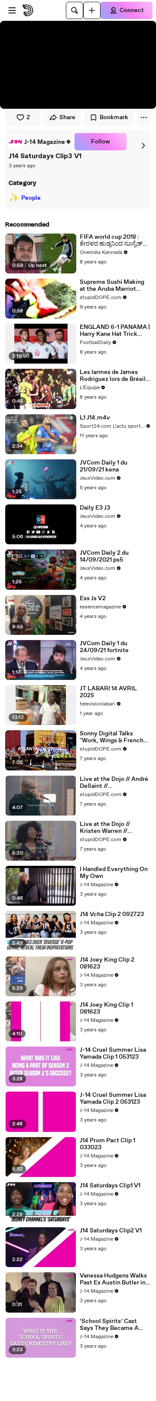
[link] (40, 142)
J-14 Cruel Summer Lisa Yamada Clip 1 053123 (113, 1053)
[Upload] (92, 10)
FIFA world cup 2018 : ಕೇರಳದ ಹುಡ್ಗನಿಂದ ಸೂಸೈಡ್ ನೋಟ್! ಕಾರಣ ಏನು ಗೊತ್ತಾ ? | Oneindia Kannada (115, 240)
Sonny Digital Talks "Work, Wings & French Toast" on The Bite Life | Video (113, 737)
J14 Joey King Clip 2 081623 (107, 963)
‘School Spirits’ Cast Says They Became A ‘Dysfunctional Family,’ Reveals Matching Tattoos (112, 1325)
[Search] (74, 10)
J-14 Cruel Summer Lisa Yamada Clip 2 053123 (113, 1098)
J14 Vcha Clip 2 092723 (112, 914)
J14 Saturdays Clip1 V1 (110, 1185)
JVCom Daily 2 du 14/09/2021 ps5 (104, 556)
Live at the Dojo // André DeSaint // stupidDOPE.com (114, 783)
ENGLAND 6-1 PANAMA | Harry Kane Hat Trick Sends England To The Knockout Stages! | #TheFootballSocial (115, 331)
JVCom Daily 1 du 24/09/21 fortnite (104, 647)
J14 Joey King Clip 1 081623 (106, 1008)
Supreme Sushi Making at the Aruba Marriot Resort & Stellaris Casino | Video (114, 286)
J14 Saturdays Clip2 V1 (111, 1230)
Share (67, 117)
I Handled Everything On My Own (114, 873)
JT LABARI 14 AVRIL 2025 (108, 692)
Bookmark (114, 117)
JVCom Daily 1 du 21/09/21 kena (103, 466)
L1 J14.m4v (95, 417)
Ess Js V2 (93, 598)
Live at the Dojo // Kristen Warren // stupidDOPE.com (105, 828)
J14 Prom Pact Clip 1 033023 (107, 1144)
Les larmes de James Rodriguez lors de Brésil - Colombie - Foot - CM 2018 (115, 376)
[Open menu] (12, 10)
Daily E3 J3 (95, 507)
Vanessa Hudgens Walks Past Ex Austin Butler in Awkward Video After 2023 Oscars (113, 1279)
